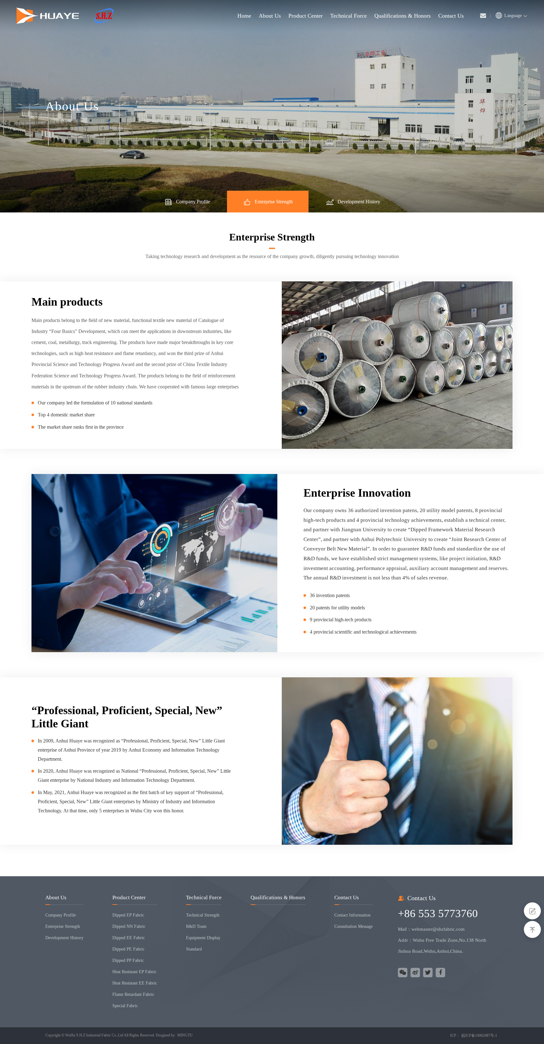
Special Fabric (125, 1005)
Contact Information (352, 915)
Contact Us (346, 897)
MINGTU (185, 1035)
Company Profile (193, 201)
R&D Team (196, 926)
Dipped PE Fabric (128, 949)
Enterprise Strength (274, 201)
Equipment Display (203, 937)
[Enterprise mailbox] (483, 15)
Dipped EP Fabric (128, 915)
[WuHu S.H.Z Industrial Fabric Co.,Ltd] (65, 16)
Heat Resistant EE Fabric (134, 983)
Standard (194, 949)
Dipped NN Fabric (128, 926)
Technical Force (204, 897)
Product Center (129, 897)
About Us (55, 897)
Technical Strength (202, 915)
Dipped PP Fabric (128, 960)
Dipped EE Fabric (128, 937)
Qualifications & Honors (278, 897)
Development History (358, 201)
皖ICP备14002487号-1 (479, 1035)
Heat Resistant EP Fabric (134, 971)
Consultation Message (353, 926)
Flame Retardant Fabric (133, 994)
